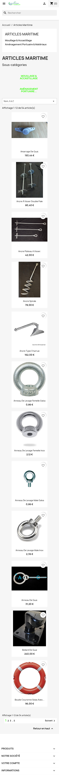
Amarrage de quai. (29, 151)
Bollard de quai (29, 650)
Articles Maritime (22, 34)
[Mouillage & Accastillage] (28, 72)
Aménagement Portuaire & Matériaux (26, 44)
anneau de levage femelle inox (29, 450)
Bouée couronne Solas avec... (29, 699)
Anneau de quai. (29, 600)
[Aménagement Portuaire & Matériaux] (28, 85)
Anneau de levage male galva (29, 500)
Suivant (50, 720)
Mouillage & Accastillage (18, 40)
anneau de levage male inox (29, 550)
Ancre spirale (29, 301)
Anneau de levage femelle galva (29, 400)
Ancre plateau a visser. (29, 251)
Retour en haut (43, 728)
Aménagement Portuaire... (29, 90)
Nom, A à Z (29, 101)
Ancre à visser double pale (29, 201)
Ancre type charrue (30, 351)
